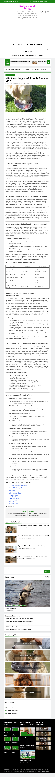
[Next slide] (50, 1)
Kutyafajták (11, 501)
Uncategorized (9, 716)
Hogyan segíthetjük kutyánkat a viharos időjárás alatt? (15, 735)
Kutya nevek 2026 (27, 8)
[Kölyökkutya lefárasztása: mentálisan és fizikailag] (22, 63)
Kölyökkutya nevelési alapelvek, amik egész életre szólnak (33, 535)
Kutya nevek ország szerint (19, 48)
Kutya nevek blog (27, 51)
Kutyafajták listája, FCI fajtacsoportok (24, 55)
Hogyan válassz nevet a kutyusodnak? (18, 485)
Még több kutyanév (14, 503)
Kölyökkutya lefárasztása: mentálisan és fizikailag (39, 61)
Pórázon (40, 55)
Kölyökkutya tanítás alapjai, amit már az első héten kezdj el (33, 525)
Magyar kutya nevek (26, 760)
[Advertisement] (27, 32)
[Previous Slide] (48, 1)
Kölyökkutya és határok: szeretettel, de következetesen (38, 0)
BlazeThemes (45, 771)
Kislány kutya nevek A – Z (34, 44)
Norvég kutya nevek (10, 608)
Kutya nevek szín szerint (36, 48)
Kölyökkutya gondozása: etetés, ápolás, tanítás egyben (18, 629)
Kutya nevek (9, 83)
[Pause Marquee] (48, 62)
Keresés (7, 569)
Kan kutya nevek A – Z (19, 44)
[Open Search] (47, 49)
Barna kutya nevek (25, 738)
